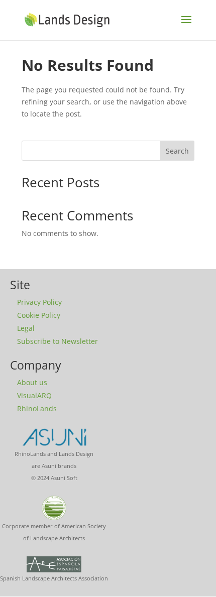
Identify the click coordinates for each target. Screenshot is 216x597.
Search (177, 151)
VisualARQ (34, 395)
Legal (26, 328)
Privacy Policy (39, 302)
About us (32, 382)
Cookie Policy (38, 315)
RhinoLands (37, 408)
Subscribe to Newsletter (57, 341)
